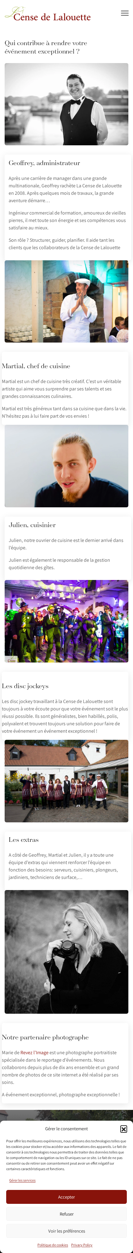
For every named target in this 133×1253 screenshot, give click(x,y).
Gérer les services (22, 1180)
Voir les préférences (66, 1231)
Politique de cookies (52, 1244)
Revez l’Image (34, 1052)
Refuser (67, 1214)
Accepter (66, 1197)
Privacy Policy (81, 1244)
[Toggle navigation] (124, 13)
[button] (124, 1129)
